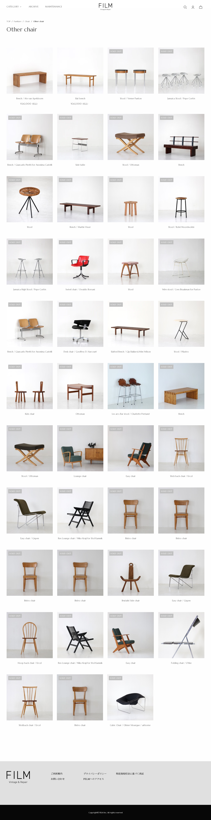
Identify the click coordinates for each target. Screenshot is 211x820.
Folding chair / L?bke (181, 663)
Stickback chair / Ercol (30, 725)
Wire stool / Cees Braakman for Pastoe (181, 289)
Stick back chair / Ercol (181, 476)
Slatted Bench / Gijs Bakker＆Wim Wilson (131, 351)
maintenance (53, 6)
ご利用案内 (56, 774)
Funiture (17, 21)
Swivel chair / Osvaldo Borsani (80, 289)
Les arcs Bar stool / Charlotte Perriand (131, 414)
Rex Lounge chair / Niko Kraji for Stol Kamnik (80, 538)
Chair (27, 21)
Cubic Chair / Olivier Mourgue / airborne (130, 725)
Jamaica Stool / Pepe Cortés (181, 98)
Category (13, 6)
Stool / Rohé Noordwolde (181, 227)
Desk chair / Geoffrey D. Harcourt (80, 351)
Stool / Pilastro (181, 351)
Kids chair (29, 414)
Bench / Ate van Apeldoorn (29, 98)
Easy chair (131, 476)
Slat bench (80, 98)
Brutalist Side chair (131, 600)
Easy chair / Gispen (29, 538)
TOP (8, 21)
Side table (80, 164)
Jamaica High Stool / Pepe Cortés (29, 289)
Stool (29, 227)
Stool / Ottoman (130, 164)
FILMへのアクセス (93, 779)
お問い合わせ (58, 779)
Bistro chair (130, 538)
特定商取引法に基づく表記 (130, 774)
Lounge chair (80, 476)
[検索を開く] (185, 7)
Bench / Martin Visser (80, 227)
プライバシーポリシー (94, 774)
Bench (181, 164)
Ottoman (80, 414)
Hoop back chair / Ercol (30, 663)
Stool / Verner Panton (131, 98)
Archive (33, 6)
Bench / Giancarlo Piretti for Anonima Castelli (29, 164)
